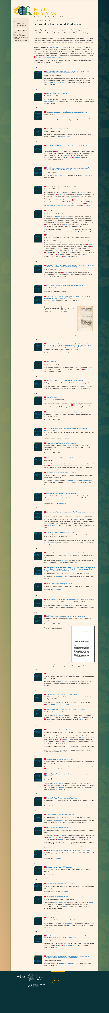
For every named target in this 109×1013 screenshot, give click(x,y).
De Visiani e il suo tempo (19, 35)
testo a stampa (59, 151)
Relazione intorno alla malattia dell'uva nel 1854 (61, 493)
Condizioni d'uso (55, 980)
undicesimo (83, 254)
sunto (56, 480)
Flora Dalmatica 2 (51, 362)
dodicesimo (66, 256)
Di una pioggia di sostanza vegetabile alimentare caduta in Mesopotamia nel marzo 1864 (69, 774)
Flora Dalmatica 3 (51, 397)
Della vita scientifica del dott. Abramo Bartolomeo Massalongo (65, 616)
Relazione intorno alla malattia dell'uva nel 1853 (61, 443)
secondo (64, 155)
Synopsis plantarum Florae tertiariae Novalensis (61, 473)
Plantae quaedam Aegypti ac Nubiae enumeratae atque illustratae (66, 112)
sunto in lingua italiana (58, 702)
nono (91, 252)
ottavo (70, 252)
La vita (15, 21)
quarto (59, 248)
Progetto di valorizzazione (21, 37)
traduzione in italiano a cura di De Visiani (55, 82)
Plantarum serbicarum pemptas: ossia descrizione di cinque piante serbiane (70, 599)
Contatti (53, 978)
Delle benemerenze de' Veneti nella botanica (60, 458)
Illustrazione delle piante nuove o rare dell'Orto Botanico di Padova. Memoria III (69, 512)
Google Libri (89, 666)
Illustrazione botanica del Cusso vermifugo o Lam (67, 412)
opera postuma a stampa (65, 963)
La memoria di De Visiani (21, 30)
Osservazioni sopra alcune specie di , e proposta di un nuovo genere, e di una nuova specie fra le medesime (67, 297)
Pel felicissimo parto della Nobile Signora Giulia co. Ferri (50, 57)
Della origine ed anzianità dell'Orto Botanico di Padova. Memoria (66, 145)
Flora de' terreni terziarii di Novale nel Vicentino (61, 532)
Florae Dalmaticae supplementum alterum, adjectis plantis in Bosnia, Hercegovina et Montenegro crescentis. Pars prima (66, 936)
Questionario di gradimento (20, 40)
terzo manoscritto (77, 157)
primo (47, 224)
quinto (90, 248)
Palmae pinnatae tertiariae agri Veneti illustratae (61, 730)
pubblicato (75, 463)
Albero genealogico (21, 25)
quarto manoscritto (78, 200)
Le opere (18, 29)
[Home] (22, 10)
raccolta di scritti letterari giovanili (57, 47)
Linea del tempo (20, 23)
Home (40, 20)
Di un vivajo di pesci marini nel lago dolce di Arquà (61, 798)
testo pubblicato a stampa (63, 216)
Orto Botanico (50, 917)
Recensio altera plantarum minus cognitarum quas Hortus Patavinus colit (69, 553)
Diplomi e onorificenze (21, 27)
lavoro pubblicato (67, 272)
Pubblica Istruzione (52, 235)
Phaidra (71, 231)
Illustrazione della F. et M (60, 815)
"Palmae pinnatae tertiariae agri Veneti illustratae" (59, 704)
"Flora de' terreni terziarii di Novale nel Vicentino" (81, 480)
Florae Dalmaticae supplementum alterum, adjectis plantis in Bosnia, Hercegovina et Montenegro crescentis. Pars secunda (66, 957)
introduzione (50, 525)
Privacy (53, 982)
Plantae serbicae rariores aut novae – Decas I (60, 674)
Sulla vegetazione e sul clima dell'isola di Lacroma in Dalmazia (65, 709)
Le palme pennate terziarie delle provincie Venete (61, 694)
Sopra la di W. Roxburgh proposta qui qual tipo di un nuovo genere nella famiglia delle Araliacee (67, 169)
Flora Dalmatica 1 (51, 211)
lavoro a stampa (64, 438)
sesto (72, 250)
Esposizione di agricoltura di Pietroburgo (59, 867)
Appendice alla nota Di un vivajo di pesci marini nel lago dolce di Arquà (68, 850)
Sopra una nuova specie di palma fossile (58, 828)
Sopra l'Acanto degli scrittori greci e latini (59, 584)
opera (74, 405)
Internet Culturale (71, 336)
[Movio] (20, 982)
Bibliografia (17, 38)
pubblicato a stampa (65, 136)
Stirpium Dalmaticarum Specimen (56, 93)
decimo (60, 254)
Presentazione (17, 20)
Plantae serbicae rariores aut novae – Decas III (60, 884)
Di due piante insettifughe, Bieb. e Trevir (65, 429)
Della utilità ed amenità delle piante (57, 129)
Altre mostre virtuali (56, 975)
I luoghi (16, 32)
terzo (79, 194)
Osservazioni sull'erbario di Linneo (57, 897)
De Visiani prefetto (18, 34)
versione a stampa (80, 386)
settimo (48, 252)
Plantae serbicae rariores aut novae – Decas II (60, 759)
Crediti (53, 976)
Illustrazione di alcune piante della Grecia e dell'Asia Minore (64, 285)
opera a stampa (50, 120)
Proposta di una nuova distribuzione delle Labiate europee (64, 380)
